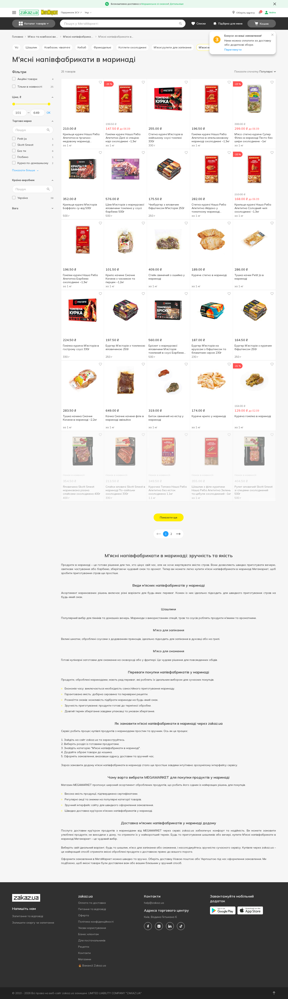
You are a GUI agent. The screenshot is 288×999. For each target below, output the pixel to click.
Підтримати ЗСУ (70, 12)
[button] (243, 12)
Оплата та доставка (92, 903)
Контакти (84, 953)
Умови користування (92, 928)
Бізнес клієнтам (88, 934)
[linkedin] (170, 926)
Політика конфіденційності (96, 921)
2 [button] (171, 534)
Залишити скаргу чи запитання (33, 922)
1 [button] (166, 534)
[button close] (275, 4)
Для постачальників (91, 940)
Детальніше (177, 3)
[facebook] (148, 926)
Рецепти (83, 946)
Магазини (84, 959)
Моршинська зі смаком (154, 3)
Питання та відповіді (92, 909)
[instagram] (159, 926)
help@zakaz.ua (154, 903)
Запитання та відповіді (27, 916)
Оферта (83, 915)
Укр (87, 12)
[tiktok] (181, 926)
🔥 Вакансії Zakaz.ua (92, 965)
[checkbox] (13, 78)
